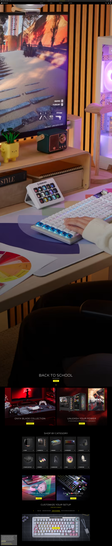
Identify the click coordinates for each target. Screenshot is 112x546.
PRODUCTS (41, 3)
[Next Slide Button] (78, 511)
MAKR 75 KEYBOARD (56, 510)
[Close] (16, 536)
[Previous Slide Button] (33, 511)
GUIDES (51, 3)
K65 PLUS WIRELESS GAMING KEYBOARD (69, 510)
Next (68, 0)
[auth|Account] (108, 3)
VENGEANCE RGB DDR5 (46, 510)
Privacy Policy (4, 541)
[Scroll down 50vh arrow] (56, 384)
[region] (9, 540)
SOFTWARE (70, 3)
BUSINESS (60, 3)
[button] (4, 3)
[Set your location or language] (110, 0)
